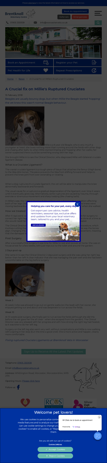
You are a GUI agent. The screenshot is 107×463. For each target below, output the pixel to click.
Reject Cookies (57, 456)
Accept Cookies (57, 449)
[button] (98, 436)
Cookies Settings (55, 444)
